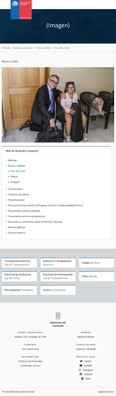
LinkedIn (88, 374)
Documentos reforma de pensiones (26, 216)
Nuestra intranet (85, 336)
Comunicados (15, 189)
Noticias (12, 160)
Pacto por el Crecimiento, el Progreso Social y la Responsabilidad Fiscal (45, 205)
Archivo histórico (17, 232)
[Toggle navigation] (101, 4)
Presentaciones (16, 199)
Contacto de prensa (18, 194)
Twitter (88, 361)
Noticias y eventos (23, 48)
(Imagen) (15, 182)
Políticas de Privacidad (30, 361)
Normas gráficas (16, 227)
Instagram (88, 370)
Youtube (88, 365)
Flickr (88, 378)
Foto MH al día (61, 48)
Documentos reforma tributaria (24, 210)
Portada (6, 48)
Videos (14, 176)
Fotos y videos (43, 48)
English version (106, 391)
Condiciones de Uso (30, 365)
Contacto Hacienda (86, 349)
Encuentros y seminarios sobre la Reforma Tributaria (35, 221)
